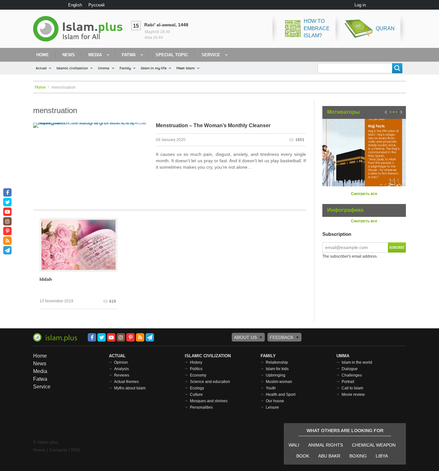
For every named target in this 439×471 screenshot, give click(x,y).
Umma (103, 68)
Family (125, 68)
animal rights (325, 445)
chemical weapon (374, 445)
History (196, 362)
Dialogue (350, 369)
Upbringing (275, 375)
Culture (196, 394)
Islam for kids (277, 369)
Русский (96, 5)
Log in (360, 5)
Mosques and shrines (209, 401)
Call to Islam (352, 388)
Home (42, 54)
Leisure (272, 407)
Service (211, 54)
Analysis (121, 369)
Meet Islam (185, 68)
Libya (382, 455)
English (75, 5)
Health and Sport (280, 394)
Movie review (353, 394)
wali (294, 445)
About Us (245, 337)
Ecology (197, 388)
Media (95, 54)
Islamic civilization (72, 68)
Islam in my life (153, 68)
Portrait (348, 381)
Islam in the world (357, 362)
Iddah (46, 279)
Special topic (172, 54)
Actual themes (126, 381)
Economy (198, 375)
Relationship (277, 362)
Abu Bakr (329, 455)
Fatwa (129, 54)
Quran (385, 28)
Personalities (201, 407)
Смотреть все (364, 193)
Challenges (352, 375)
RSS (75, 449)
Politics (196, 369)
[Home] (80, 28)
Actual (41, 68)
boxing (358, 455)
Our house (275, 401)
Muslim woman (279, 381)
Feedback (281, 337)
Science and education (210, 381)
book (302, 455)
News (68, 54)
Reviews (121, 375)
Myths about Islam (130, 388)
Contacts (58, 449)
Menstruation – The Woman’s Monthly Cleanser (213, 125)
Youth (271, 388)
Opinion (121, 362)
